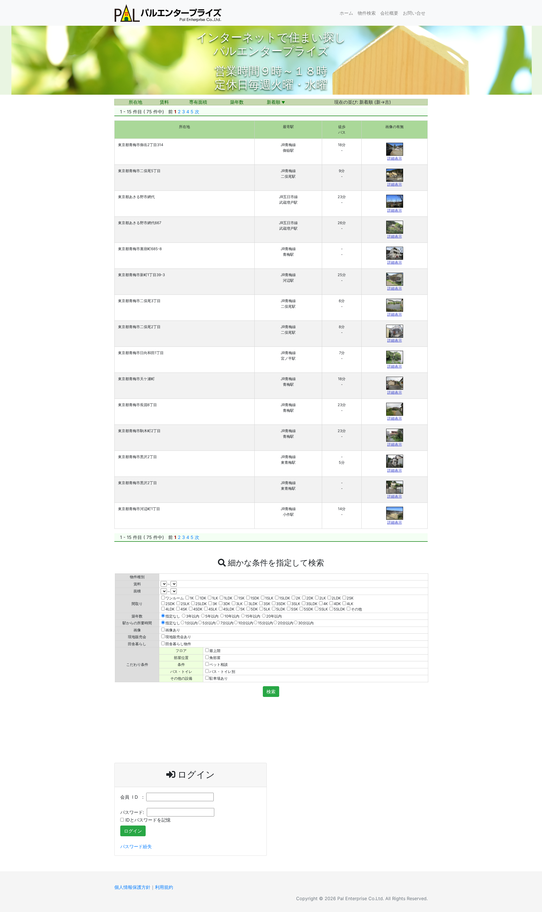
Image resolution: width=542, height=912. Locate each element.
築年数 (237, 102)
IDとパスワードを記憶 (147, 820)
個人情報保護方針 (132, 887)
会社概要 (389, 13)
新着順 (274, 102)
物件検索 (367, 13)
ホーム (346, 13)
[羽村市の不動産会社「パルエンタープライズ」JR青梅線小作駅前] (168, 12)
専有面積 (198, 102)
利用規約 (164, 887)
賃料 (164, 102)
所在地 (135, 102)
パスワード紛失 (136, 846)
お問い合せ (414, 13)
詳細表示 (394, 158)
